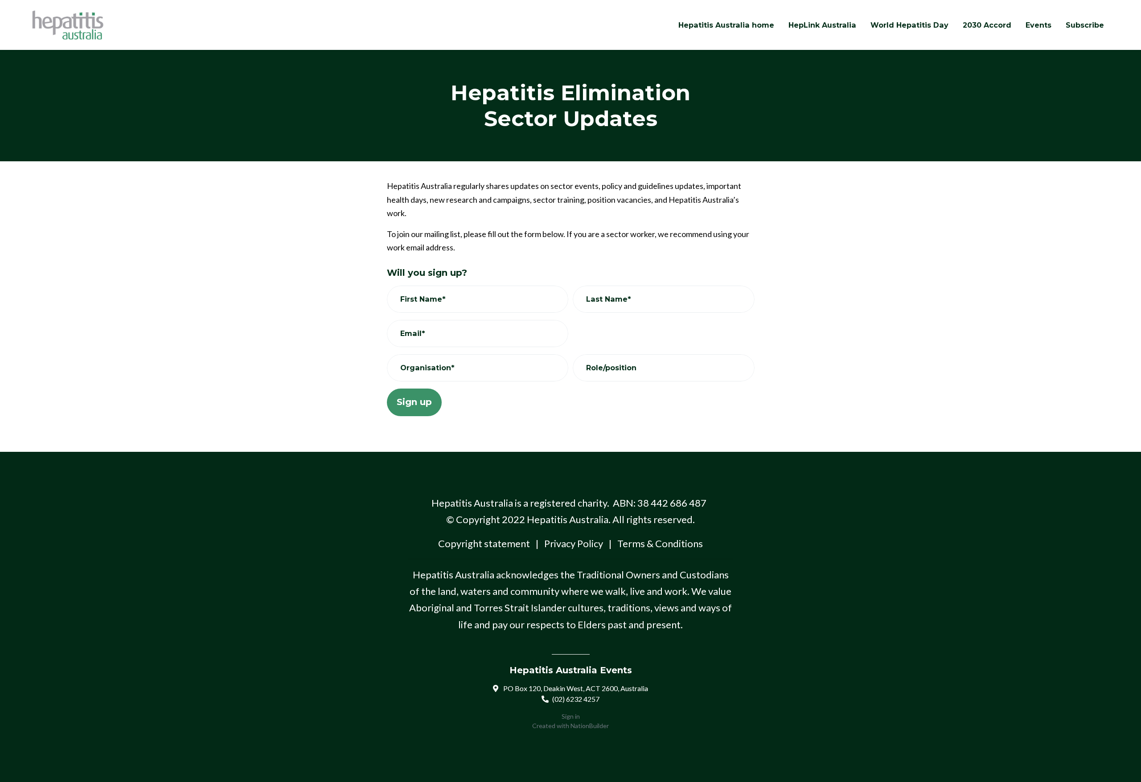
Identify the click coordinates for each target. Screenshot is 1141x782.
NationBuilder (589, 725)
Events (1038, 24)
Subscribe (1085, 24)
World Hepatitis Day (909, 24)
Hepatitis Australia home (726, 24)
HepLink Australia (822, 24)
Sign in (571, 716)
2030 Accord (987, 24)
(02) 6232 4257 (575, 699)
